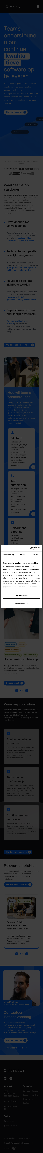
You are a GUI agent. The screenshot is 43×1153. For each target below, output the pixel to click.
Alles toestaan (21, 595)
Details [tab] (22, 555)
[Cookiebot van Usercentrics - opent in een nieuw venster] (30, 548)
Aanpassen (20, 603)
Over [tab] (35, 555)
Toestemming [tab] (8, 555)
